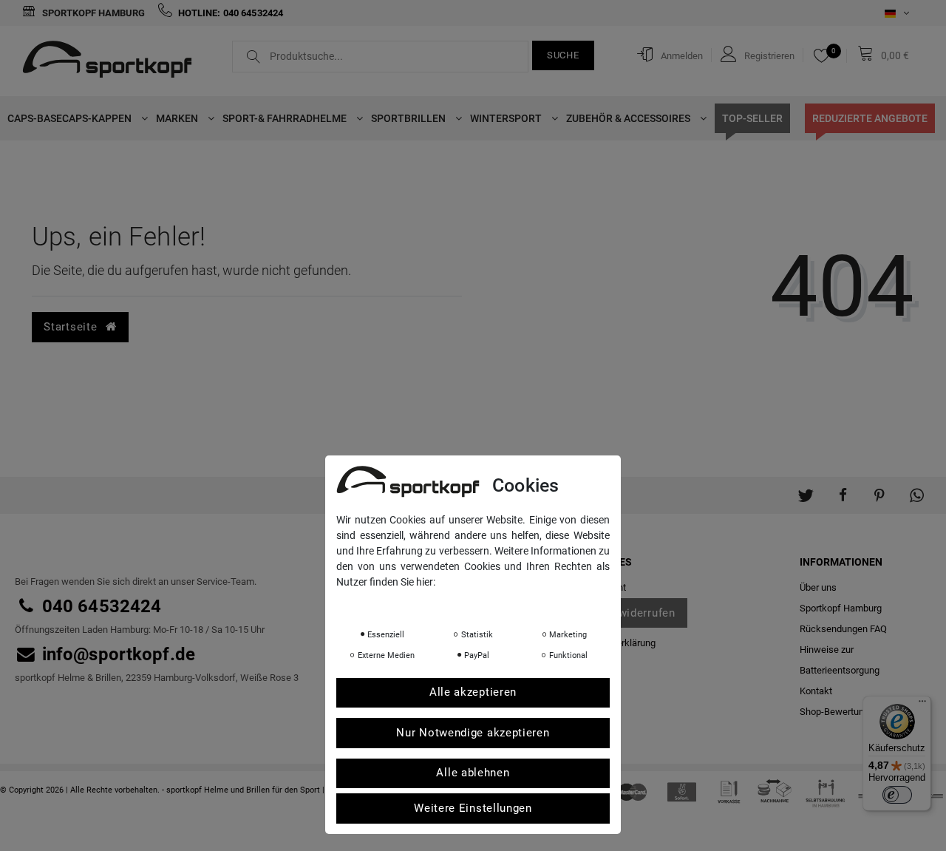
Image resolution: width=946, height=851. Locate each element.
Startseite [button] (72, 326)
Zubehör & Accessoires (629, 118)
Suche (563, 55)
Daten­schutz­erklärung (395, 602)
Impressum (484, 602)
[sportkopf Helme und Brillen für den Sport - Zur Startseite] (112, 61)
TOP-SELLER (752, 118)
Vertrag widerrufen (625, 613)
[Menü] (922, 704)
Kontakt (816, 690)
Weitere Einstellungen (473, 808)
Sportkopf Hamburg (92, 12)
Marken (178, 118)
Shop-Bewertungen (839, 711)
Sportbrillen (409, 118)
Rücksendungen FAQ (843, 628)
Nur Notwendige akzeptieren (472, 732)
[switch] (897, 795)
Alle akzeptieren (473, 692)
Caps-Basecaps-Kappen (70, 118)
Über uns (818, 587)
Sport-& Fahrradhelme (285, 118)
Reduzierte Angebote (870, 118)
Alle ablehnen (472, 773)
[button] (805, 488)
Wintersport (507, 118)
